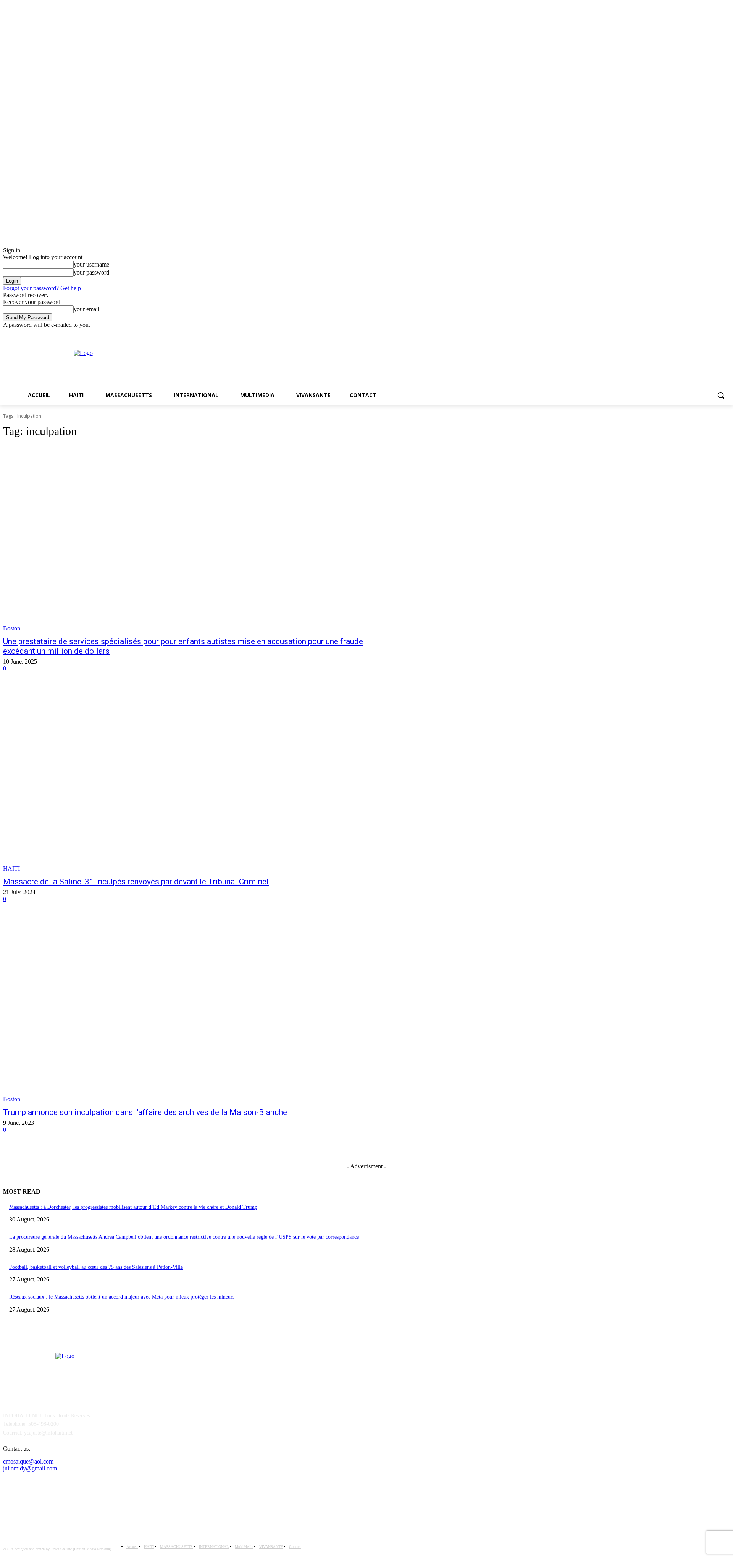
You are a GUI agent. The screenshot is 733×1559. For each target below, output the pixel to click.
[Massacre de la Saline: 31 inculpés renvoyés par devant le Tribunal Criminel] (189, 779)
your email (86, 309)
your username (91, 264)
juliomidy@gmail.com (30, 1468)
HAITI (11, 868)
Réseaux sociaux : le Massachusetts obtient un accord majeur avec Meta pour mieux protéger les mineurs (121, 1297)
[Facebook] (714, 334)
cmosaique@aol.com (28, 1461)
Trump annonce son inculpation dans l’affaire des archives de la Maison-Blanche (145, 1112)
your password (91, 272)
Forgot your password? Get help (42, 288)
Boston (11, 628)
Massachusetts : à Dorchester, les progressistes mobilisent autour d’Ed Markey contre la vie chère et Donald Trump (133, 1207)
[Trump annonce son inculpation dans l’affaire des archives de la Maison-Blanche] (189, 1009)
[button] (721, 395)
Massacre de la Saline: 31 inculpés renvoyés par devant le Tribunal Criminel (136, 881)
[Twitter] (725, 334)
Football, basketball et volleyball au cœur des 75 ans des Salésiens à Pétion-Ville (96, 1267)
